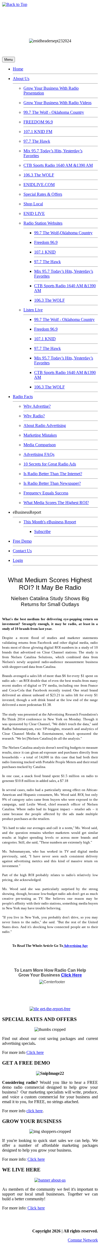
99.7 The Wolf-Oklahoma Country (63, 232)
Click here (35, 1052)
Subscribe (42, 531)
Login (18, 560)
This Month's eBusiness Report (49, 522)
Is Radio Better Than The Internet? (52, 473)
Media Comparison (39, 444)
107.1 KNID (45, 252)
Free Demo (22, 541)
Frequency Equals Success (45, 493)
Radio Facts (23, 396)
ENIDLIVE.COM (39, 184)
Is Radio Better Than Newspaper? (52, 483)
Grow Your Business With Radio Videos (57, 102)
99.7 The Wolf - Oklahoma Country (53, 112)
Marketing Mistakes (40, 435)
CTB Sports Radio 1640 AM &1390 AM (58, 165)
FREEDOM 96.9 (38, 122)
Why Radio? (34, 416)
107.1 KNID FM (37, 131)
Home (18, 69)
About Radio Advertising (44, 425)
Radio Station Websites (42, 223)
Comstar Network (83, 1240)
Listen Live (33, 310)
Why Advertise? (37, 406)
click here (34, 1111)
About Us (21, 78)
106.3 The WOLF (38, 175)
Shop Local (33, 204)
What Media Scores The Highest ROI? (56, 502)
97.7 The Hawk (36, 141)
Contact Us (22, 550)
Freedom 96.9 (46, 242)
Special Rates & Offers (42, 194)
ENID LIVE (34, 213)
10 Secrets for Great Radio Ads (49, 464)
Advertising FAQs (38, 454)
